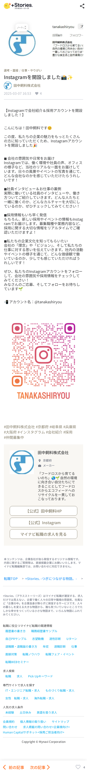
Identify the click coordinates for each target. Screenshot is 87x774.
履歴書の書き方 (15, 631)
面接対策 (11, 654)
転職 (8, 676)
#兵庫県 (69, 426)
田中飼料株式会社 (27, 85)
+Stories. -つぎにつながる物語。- (51, 579)
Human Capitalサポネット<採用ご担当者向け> (33, 732)
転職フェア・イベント (59, 654)
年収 (46, 646)
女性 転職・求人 (17, 698)
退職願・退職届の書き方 (21, 646)
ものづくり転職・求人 (59, 690)
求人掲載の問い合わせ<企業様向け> (46, 727)
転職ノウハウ (31, 654)
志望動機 (38, 639)
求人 (19, 676)
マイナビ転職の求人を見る (43, 534)
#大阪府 (10, 431)
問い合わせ (10, 727)
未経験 (9, 712)
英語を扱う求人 (47, 712)
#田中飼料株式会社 (19, 426)
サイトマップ (60, 721)
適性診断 (55, 639)
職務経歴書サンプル (44, 631)
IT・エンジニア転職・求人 (22, 690)
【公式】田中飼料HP (43, 511)
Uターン (71, 639)
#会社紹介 (54, 431)
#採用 (67, 431)
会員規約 (8, 721)
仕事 (74, 646)
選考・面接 (11, 70)
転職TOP (11, 579)
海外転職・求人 (44, 698)
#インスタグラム (31, 431)
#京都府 (42, 426)
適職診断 (60, 646)
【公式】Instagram (44, 522)
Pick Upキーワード (40, 676)
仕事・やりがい (32, 70)
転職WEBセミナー (17, 662)
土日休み (25, 712)
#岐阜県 (56, 426)
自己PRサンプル (16, 639)
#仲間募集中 (14, 437)
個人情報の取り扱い (33, 721)
